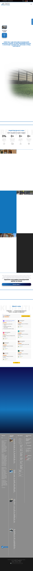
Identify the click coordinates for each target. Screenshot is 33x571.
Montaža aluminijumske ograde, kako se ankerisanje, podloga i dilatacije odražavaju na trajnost (14, 539)
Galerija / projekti (20, 471)
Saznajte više (3, 487)
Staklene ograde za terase (21, 458)
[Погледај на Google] (19, 321)
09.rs (15, 560)
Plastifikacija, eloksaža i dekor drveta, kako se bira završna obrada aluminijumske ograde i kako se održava (14, 511)
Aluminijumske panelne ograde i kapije (21, 454)
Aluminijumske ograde (21, 446)
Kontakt (20, 475)
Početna (20, 438)
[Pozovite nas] (2, 547)
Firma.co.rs (20, 560)
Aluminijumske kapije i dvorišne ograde (21, 467)
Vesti (19, 473)
